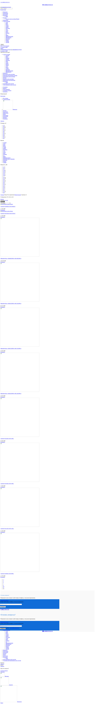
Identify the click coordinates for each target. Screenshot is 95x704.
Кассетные (5, 14)
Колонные (5, 15)
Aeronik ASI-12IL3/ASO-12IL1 (7, 528)
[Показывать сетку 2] (1, 201)
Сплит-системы (6, 21)
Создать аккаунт (4, 670)
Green (7, 30)
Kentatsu (7, 33)
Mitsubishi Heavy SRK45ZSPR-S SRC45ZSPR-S (11, 303)
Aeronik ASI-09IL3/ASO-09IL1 (7, 573)
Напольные (5, 20)
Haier (7, 31)
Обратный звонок (4, 600)
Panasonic (8, 38)
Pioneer (7, 40)
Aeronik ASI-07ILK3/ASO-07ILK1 (8, 213)
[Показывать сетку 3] (2, 201)
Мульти (4, 17)
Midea (7, 35)
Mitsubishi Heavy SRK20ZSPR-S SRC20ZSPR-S (11, 393)
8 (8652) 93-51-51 (5, 609)
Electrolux (8, 28)
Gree (7, 29)
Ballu (7, 16)
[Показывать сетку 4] (4, 201)
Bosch (7, 24)
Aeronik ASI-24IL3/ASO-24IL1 (7, 438)
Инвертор (5, 12)
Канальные (5, 13)
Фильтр (2, 199)
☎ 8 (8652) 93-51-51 (47, 631)
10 (3, 586)
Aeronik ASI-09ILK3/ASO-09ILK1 (8, 206)
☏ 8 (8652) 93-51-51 (5, 2)
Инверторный (18, 194)
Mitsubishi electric (9, 36)
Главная (2, 194)
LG (6, 34)
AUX (7, 22)
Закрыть (2, 121)
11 (3, 587)
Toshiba (7, 41)
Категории (3, 96)
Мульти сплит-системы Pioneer (12, 19)
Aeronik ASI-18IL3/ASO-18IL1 (7, 483)
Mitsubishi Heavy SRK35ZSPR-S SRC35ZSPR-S (11, 348)
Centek (7, 26)
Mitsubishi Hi (8, 37)
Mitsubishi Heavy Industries (9, 159)
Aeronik (4, 142)
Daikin (7, 27)
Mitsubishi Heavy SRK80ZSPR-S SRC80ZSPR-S (11, 258)
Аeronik (7, 42)
